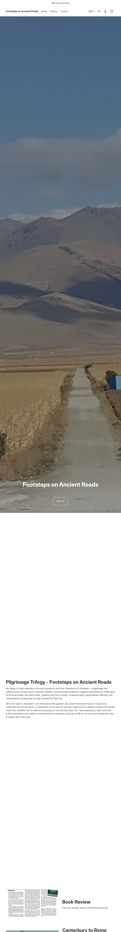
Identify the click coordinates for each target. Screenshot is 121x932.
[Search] (99, 11)
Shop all (60, 501)
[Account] (105, 11)
